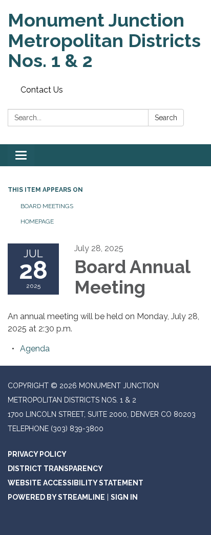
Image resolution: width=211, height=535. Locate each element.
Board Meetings (46, 206)
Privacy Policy (37, 454)
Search (166, 118)
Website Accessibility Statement (75, 483)
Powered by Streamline (56, 497)
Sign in (124, 497)
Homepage (37, 221)
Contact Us (41, 90)
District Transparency (55, 468)
